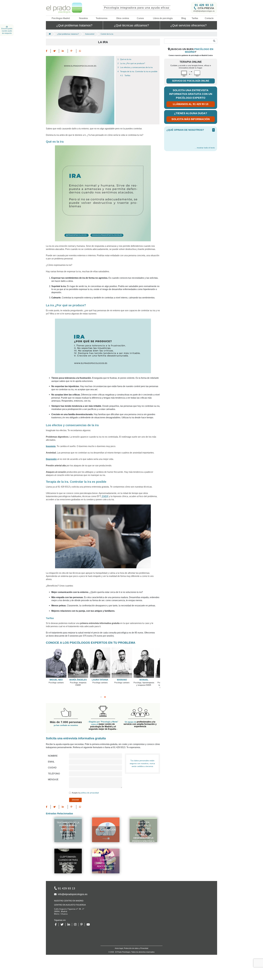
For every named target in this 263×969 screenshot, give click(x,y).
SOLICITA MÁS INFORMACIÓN (190, 119)
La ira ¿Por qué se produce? (132, 63)
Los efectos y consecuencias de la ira (136, 67)
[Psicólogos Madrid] (49, 34)
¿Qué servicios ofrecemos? (188, 25)
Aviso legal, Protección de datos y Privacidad (131, 948)
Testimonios (101, 18)
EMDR (104, 496)
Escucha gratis (6, 31)
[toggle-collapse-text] (205, 147)
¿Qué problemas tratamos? (74, 25)
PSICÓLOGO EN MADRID (199, 50)
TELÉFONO (54, 773)
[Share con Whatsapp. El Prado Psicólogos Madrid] (80, 51)
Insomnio (51, 446)
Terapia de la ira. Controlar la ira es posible (138, 71)
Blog (183, 18)
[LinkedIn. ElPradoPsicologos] (69, 924)
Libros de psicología (163, 18)
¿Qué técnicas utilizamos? (131, 25)
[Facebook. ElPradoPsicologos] (57, 924)
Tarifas (195, 18)
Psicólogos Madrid (61, 18)
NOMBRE (53, 756)
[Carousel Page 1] (101, 697)
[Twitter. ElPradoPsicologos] (63, 924)
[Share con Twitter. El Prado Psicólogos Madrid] (55, 51)
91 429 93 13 (204, 5)
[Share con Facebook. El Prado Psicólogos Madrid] (48, 51)
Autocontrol (89, 34)
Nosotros (83, 18)
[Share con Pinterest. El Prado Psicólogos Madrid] (72, 51)
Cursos (140, 18)
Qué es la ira (125, 59)
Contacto (209, 18)
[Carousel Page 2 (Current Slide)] (105, 697)
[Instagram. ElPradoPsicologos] (76, 924)
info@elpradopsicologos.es (204, 11)
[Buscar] (214, 41)
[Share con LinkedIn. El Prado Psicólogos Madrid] (63, 51)
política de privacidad (89, 793)
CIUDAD (52, 767)
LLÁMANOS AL (190, 104)
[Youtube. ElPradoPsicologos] (89, 924)
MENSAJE (53, 779)
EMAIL (51, 761)
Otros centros (122, 18)
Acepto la (85, 793)
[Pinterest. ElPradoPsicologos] (82, 924)
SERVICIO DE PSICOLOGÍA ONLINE (190, 81)
